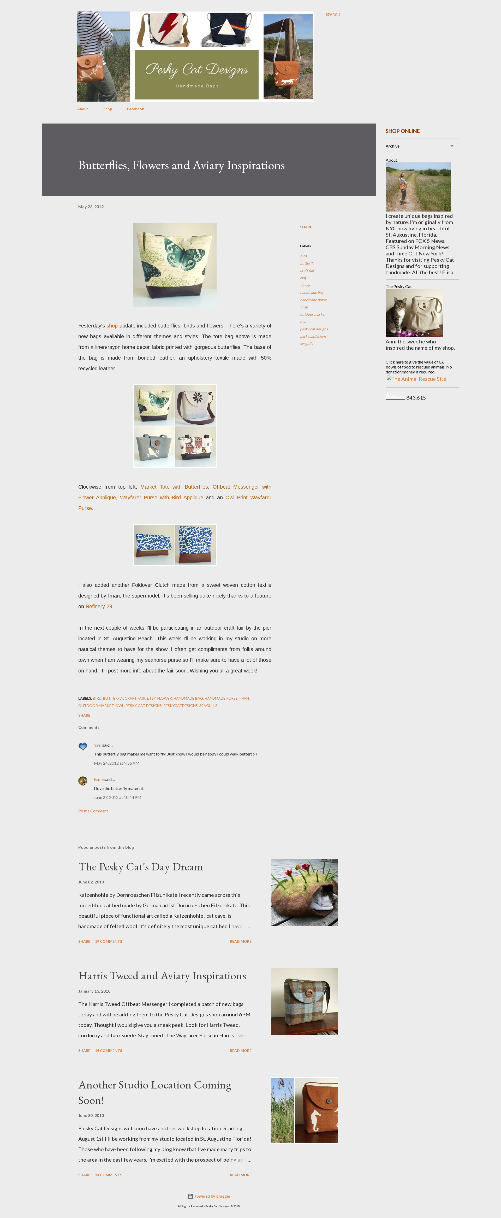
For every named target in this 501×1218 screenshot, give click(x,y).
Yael (98, 744)
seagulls (306, 343)
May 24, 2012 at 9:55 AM (117, 762)
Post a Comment (93, 810)
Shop (107, 109)
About (82, 109)
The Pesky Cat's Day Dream (140, 866)
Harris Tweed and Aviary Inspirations (162, 975)
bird (303, 256)
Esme (99, 779)
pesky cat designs (314, 329)
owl (303, 321)
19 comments (108, 941)
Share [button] (306, 227)
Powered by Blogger (211, 1196)
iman (304, 307)
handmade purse (313, 299)
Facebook (135, 109)
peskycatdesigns (313, 336)
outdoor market (312, 314)
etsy (303, 278)
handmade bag (311, 292)
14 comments (108, 1050)
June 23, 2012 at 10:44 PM (117, 797)
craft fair (307, 270)
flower (305, 285)
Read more (241, 941)
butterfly (307, 263)
